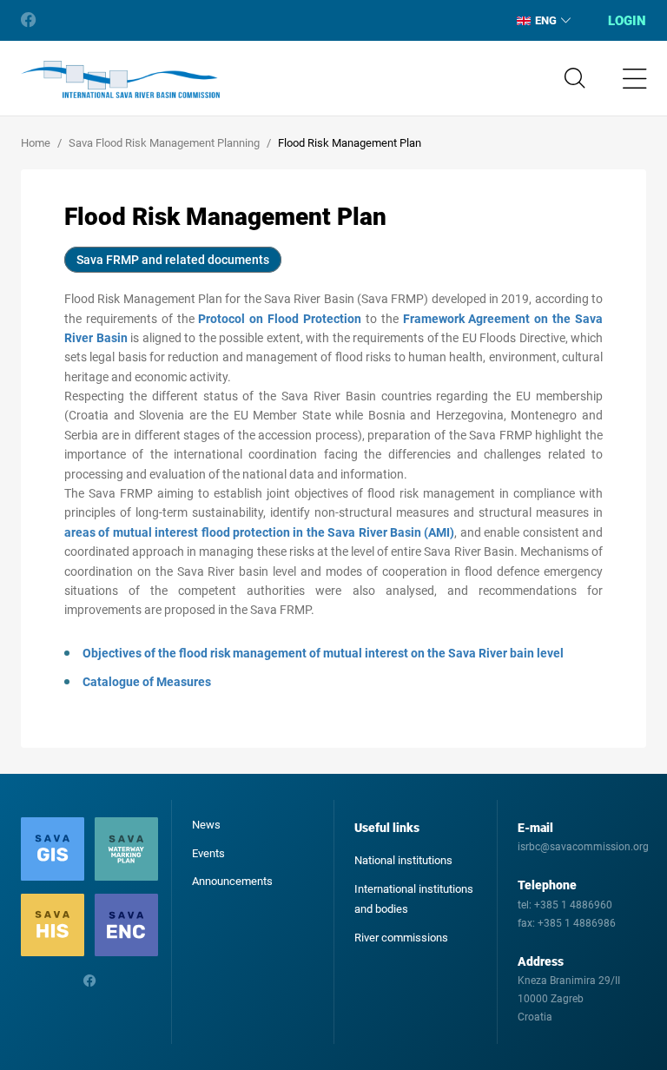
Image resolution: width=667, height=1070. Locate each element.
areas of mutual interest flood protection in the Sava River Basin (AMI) (259, 532)
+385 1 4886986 (577, 923)
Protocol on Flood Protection (279, 319)
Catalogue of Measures (147, 682)
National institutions (403, 860)
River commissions (401, 937)
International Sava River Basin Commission (120, 80)
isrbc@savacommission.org (583, 847)
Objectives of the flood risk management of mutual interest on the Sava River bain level (323, 653)
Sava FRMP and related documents (172, 260)
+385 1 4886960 (573, 905)
